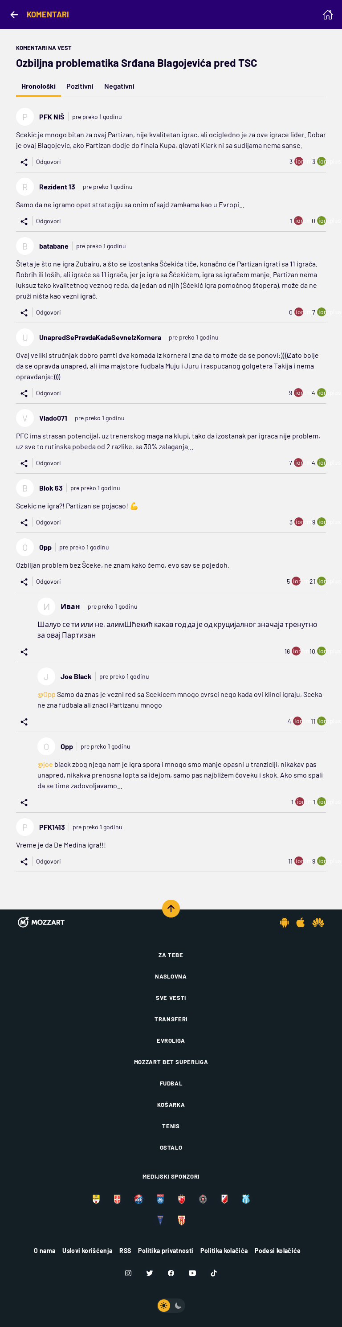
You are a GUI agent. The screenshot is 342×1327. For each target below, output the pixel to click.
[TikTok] (214, 1273)
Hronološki (38, 86)
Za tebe (171, 954)
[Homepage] (327, 14)
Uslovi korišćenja (87, 1250)
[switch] (171, 1305)
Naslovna (171, 976)
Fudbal (171, 1083)
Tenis (170, 1126)
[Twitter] (149, 1273)
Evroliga (171, 1040)
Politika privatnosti (165, 1250)
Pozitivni (80, 86)
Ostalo (171, 1147)
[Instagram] (128, 1273)
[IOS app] (300, 922)
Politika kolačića (224, 1250)
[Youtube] (192, 1273)
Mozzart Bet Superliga (171, 1061)
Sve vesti (171, 997)
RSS (125, 1250)
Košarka (171, 1104)
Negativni (119, 86)
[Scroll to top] (171, 908)
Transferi (171, 1019)
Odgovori (48, 161)
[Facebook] (171, 1273)
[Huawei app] (318, 922)
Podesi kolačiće (278, 1250)
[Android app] (284, 922)
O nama (44, 1250)
